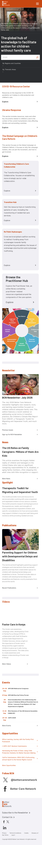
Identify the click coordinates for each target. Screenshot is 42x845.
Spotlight (7, 482)
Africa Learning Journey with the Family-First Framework (18, 740)
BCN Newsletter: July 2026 (17, 397)
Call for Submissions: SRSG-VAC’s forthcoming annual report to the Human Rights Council (18, 758)
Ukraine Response (11, 110)
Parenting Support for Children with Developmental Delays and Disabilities (20, 556)
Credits (26, 833)
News (5, 442)
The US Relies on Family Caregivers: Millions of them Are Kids (20, 451)
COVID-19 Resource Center (16, 86)
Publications (9, 525)
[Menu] (37, 3)
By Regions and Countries (12, 63)
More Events (6, 725)
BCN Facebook (5, 789)
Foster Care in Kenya (13, 624)
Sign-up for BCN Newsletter (12, 434)
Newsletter (8, 370)
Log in (13, 835)
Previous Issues (7, 430)
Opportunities (10, 733)
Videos (6, 601)
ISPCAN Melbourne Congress (18, 688)
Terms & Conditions (15, 833)
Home (8, 804)
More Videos (6, 664)
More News (6, 478)
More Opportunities (9, 765)
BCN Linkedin (4, 827)
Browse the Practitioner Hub (17, 279)
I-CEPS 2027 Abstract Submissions (14, 746)
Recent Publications (9, 588)
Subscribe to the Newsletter (15, 812)
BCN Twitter (5, 779)
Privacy (4, 833)
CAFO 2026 (12, 718)
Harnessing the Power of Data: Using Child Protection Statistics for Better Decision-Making (19, 752)
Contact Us (7, 817)
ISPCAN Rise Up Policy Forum (18, 695)
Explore (5, 101)
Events (6, 682)
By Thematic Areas (9, 69)
